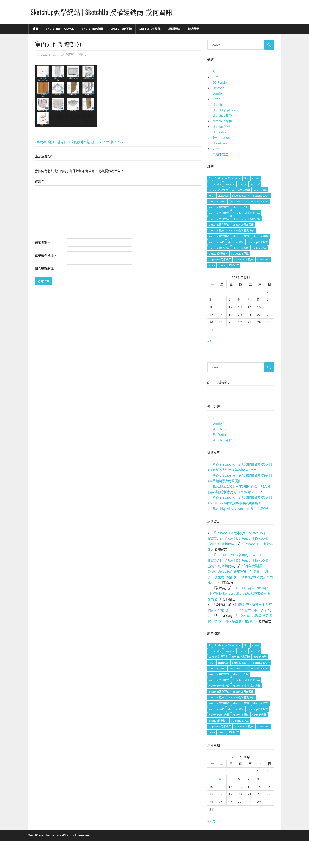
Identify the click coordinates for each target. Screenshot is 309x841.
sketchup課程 (222, 121)
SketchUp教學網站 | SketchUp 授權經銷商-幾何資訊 (101, 12)
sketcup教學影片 (218, 253)
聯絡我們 (193, 29)
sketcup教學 (259, 248)
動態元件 (234, 265)
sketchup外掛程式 (219, 219)
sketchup (219, 104)
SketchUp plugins (225, 110)
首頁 (35, 29)
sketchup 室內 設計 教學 (246, 219)
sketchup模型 (260, 236)
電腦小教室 (220, 154)
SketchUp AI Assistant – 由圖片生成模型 (241, 508)
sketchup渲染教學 (257, 242)
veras (221, 265)
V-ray (212, 265)
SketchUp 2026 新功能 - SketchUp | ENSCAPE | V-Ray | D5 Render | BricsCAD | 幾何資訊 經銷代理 (239, 560)
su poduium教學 (244, 259)
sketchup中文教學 (219, 207)
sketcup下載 (221, 126)
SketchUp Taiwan (60, 29)
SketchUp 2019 (238, 201)
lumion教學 (260, 190)
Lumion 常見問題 (218, 190)
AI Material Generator (227, 178)
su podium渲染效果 (220, 259)
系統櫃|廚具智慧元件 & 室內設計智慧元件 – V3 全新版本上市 (80, 142)
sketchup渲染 (235, 242)
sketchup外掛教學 (219, 213)
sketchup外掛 (240, 207)
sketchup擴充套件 (243, 224)
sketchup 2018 (217, 201)
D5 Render (220, 82)
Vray (216, 149)
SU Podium (221, 132)
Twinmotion (221, 137)
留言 (39, 181)
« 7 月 (211, 341)
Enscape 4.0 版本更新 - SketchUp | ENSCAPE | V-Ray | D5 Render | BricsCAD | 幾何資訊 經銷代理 (239, 538)
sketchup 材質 (241, 236)
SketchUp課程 (150, 29)
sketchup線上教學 (219, 248)
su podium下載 (240, 253)
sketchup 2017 (240, 195)
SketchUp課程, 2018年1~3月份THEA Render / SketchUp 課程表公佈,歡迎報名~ (240, 593)
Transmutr (263, 259)
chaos (255, 178)
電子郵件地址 (45, 255)
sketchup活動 (216, 242)
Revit (216, 99)
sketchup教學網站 (219, 236)
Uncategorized (223, 143)
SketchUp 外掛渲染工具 (246, 213)
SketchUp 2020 (259, 201)
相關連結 (174, 29)
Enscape (218, 88)
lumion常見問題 (241, 190)
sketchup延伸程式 (219, 224)
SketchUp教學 (92, 29)
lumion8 (255, 184)
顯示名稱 (42, 242)
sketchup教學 (222, 115)
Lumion (218, 93)
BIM (215, 77)
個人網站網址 (44, 268)
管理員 (70, 55)
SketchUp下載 (121, 29)
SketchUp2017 (261, 195)
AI (214, 71)
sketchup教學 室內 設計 (241, 230)
